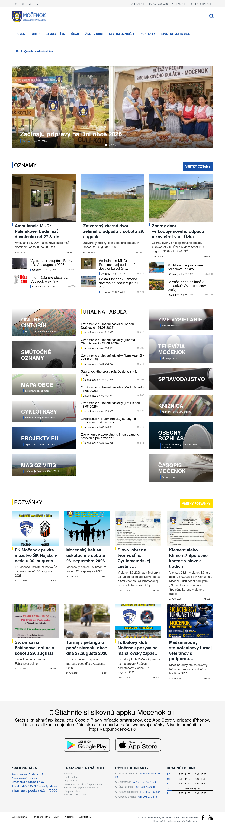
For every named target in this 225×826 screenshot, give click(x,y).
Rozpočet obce (72, 791)
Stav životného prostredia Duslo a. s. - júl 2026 (109, 373)
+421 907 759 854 (150, 791)
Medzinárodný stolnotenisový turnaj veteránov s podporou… (190, 650)
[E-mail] (43, 3)
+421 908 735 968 (144, 786)
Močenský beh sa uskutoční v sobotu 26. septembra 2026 (85, 555)
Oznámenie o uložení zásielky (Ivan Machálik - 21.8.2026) (112, 357)
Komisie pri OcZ (20, 786)
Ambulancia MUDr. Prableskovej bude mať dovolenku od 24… (117, 264)
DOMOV (20, 34)
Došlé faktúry (71, 777)
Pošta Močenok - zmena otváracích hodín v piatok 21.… (118, 282)
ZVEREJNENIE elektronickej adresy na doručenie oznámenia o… (108, 420)
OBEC (36, 34)
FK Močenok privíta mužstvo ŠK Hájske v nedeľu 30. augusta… (36, 555)
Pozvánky (28, 141)
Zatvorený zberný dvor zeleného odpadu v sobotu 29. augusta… (113, 231)
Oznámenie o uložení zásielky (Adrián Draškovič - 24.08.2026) (107, 325)
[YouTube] (210, 818)
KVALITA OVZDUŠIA (121, 34)
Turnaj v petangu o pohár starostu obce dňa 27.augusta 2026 (86, 647)
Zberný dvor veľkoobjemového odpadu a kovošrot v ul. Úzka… (178, 231)
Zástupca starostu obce (24, 778)
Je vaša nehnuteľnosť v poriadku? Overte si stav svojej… (187, 285)
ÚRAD (75, 34)
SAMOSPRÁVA (55, 34)
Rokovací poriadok (46, 786)
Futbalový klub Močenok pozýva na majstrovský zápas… (138, 647)
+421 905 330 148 (147, 796)
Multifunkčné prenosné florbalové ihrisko (185, 266)
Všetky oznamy (197, 166)
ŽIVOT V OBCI (94, 34)
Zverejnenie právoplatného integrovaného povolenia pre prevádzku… (110, 436)
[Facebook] (15, 3)
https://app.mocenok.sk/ (112, 729)
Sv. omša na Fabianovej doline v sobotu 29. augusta (34, 647)
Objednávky (70, 780)
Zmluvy (68, 773)
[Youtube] (22, 3)
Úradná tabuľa (105, 311)
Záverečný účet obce (75, 794)
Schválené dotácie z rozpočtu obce (83, 784)
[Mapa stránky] (36, 3)
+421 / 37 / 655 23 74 (144, 782)
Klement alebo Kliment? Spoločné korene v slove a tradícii (188, 558)
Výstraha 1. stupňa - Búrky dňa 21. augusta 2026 (51, 262)
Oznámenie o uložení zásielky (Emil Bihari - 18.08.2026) (111, 404)
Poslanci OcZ (37, 774)
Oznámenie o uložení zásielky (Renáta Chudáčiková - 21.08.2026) (108, 341)
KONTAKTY (148, 34)
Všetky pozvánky (196, 503)
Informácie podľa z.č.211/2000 (34, 790)
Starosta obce (19, 774)
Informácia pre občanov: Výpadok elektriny (49, 279)
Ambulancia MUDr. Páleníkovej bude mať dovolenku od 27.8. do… (39, 231)
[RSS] (29, 3)
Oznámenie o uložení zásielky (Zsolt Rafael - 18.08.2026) (112, 389)
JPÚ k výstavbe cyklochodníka (34, 51)
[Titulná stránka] (31, 16)
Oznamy (25, 165)
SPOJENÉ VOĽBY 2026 (175, 34)
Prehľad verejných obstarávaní (81, 787)
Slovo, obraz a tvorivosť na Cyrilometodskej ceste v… (134, 558)
